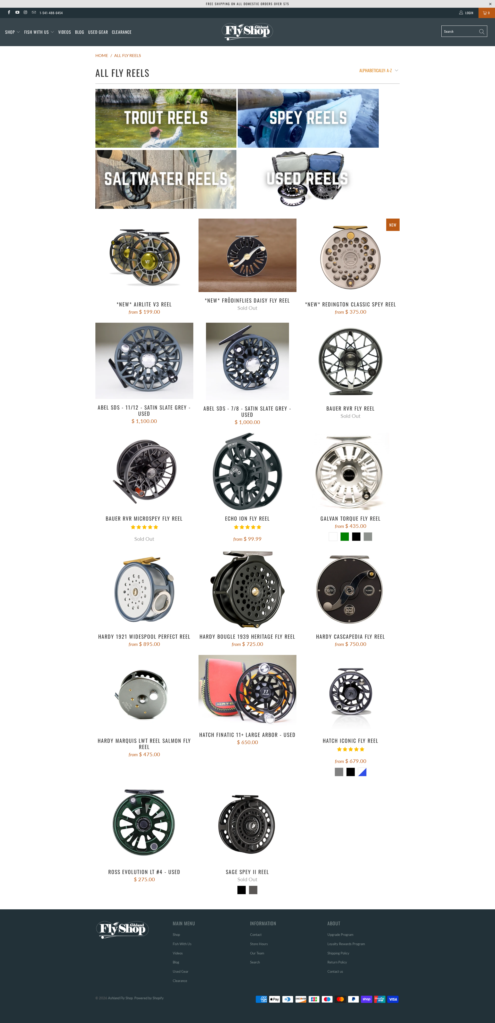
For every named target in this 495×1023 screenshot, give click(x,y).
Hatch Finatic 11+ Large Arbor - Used (247, 690)
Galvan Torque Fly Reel (351, 471)
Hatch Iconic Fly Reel (351, 693)
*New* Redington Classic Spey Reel (351, 257)
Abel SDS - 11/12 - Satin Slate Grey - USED (144, 361)
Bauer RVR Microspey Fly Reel (144, 471)
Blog (79, 32)
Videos (64, 32)
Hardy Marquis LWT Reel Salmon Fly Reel (144, 693)
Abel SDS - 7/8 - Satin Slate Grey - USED (247, 361)
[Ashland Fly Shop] (247, 31)
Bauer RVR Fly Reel (351, 361)
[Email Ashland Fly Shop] (33, 13)
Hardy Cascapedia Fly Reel (351, 589)
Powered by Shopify (149, 998)
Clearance (122, 32)
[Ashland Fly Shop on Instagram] (25, 13)
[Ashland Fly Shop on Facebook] (8, 13)
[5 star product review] (144, 529)
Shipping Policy (338, 953)
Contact (256, 935)
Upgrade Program (340, 935)
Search (255, 962)
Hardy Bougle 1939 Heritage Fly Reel (247, 589)
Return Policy (337, 962)
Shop (10, 32)
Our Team (257, 953)
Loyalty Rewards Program (346, 944)
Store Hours (259, 944)
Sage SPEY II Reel (247, 824)
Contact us (335, 971)
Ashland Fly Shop (120, 998)
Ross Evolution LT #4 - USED (144, 824)
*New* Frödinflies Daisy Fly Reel (247, 255)
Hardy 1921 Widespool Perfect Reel (144, 589)
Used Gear (98, 32)
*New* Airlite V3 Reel (144, 257)
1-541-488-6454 (51, 13)
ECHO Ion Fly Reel (247, 471)
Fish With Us (37, 32)
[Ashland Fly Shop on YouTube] (17, 13)
